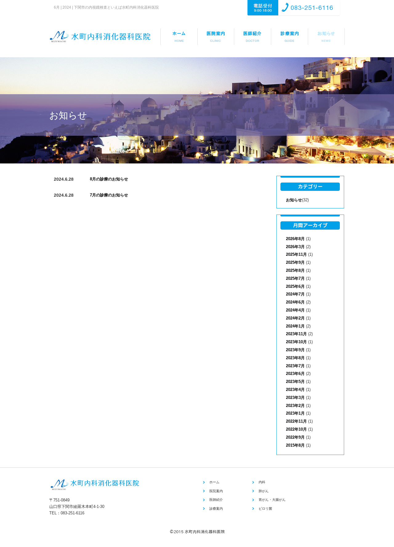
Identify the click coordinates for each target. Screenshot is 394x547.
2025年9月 (295, 262)
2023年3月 (295, 397)
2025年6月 (295, 286)
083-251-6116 (72, 513)
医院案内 (216, 491)
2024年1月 (295, 326)
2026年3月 (295, 246)
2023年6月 (295, 373)
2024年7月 (295, 294)
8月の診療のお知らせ (109, 179)
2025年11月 (296, 254)
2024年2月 (295, 318)
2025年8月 (295, 270)
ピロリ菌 (265, 508)
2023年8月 (295, 358)
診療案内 (216, 508)
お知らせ (294, 200)
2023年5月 (295, 381)
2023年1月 (295, 413)
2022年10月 (296, 429)
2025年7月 (295, 278)
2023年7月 (295, 366)
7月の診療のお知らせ (109, 195)
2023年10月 (296, 342)
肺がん (264, 491)
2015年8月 (295, 445)
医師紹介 (216, 499)
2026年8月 (295, 238)
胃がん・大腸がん (272, 499)
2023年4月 (295, 389)
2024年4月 (295, 310)
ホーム (214, 482)
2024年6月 (295, 302)
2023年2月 (295, 405)
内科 (262, 482)
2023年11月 (296, 334)
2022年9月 (295, 437)
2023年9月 (295, 350)
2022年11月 (296, 421)
